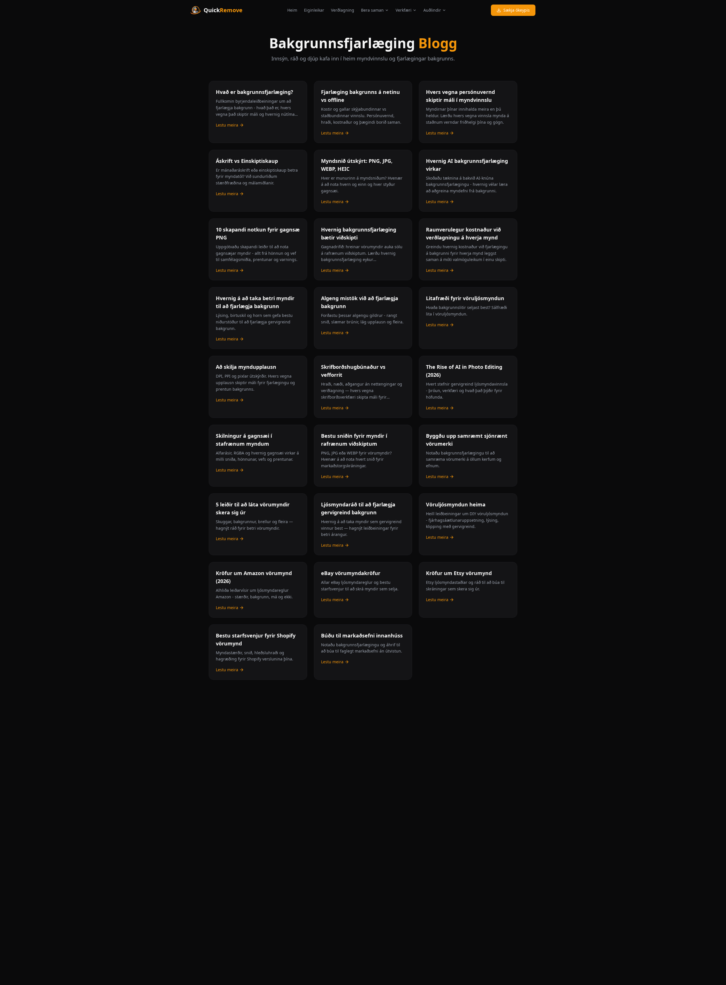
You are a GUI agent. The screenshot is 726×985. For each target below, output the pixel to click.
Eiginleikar (314, 10)
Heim (292, 10)
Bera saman (372, 10)
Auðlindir (432, 10)
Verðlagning (342, 10)
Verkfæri (403, 10)
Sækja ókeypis (516, 10)
